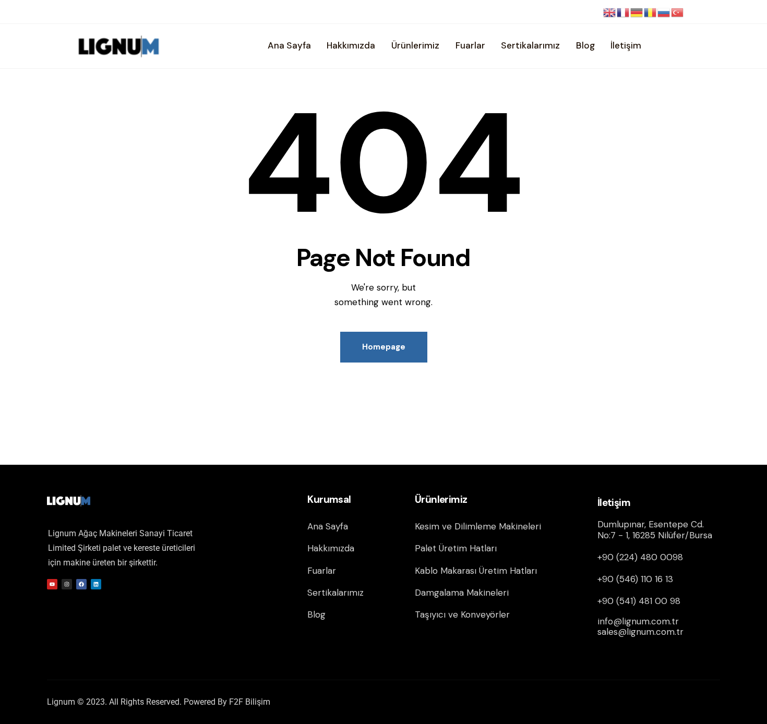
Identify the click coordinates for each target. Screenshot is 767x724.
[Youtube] (52, 584)
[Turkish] (678, 12)
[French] (623, 12)
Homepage (383, 347)
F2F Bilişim (249, 702)
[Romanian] (650, 12)
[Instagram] (67, 584)
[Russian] (664, 12)
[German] (637, 12)
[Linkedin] (96, 584)
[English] (610, 12)
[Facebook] (81, 584)
